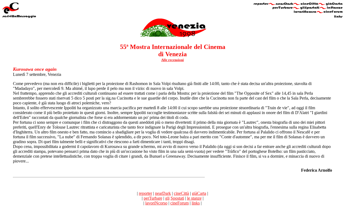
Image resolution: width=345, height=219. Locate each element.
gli (167, 198)
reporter (145, 193)
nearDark (163, 193)
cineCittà (181, 193)
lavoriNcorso (156, 203)
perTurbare (153, 198)
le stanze (194, 198)
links (196, 203)
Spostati (177, 198)
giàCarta (199, 193)
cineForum (179, 203)
